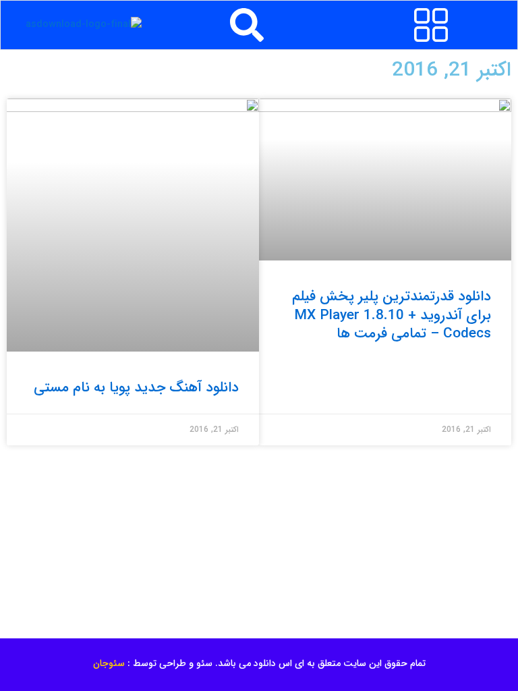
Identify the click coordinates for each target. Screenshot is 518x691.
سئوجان (109, 663)
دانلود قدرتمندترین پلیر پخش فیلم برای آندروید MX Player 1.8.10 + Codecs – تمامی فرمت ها (391, 315)
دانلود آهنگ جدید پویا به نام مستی (136, 388)
